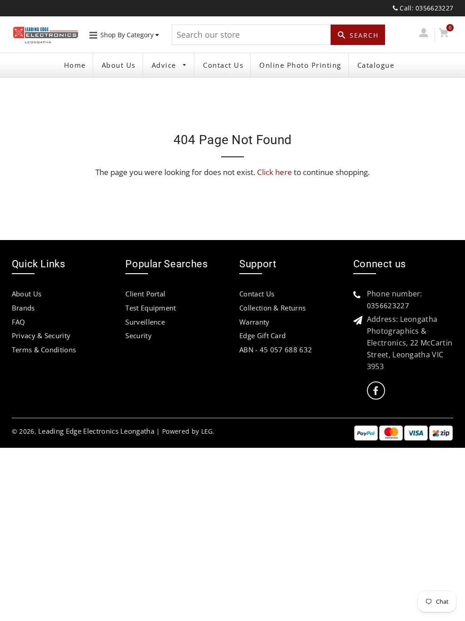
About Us (119, 65)
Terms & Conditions (44, 349)
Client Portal (145, 293)
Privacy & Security (41, 335)
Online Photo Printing (300, 65)
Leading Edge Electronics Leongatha (96, 431)
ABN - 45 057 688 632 (275, 349)
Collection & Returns (272, 307)
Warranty (254, 321)
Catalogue (376, 65)
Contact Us (223, 65)
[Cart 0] (444, 34)
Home (75, 65)
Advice (165, 65)
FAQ (18, 321)
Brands (23, 307)
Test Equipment (150, 307)
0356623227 (388, 305)
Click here (274, 172)
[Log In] (423, 34)
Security (138, 335)
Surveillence (145, 321)
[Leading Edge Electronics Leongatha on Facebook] (375, 391)
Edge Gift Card (262, 335)
